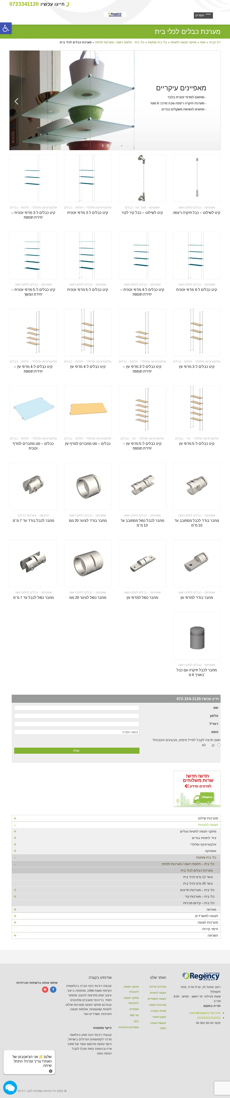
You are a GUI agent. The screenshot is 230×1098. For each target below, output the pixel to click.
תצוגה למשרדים (115, 916)
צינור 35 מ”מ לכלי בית (198, 883)
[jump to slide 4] (121, 145)
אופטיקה (114, 851)
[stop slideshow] (127, 145)
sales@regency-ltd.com (205, 1013)
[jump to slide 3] (117, 145)
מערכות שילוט (115, 818)
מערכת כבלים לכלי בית (197, 870)
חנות (203, 42)
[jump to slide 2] (113, 145)
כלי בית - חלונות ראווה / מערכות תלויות (119, 42)
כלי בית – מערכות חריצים (114, 890)
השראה (115, 935)
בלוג (136, 1021)
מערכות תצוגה (115, 922)
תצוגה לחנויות (116, 825)
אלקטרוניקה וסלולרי (114, 844)
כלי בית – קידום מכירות (199, 903)
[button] (6, 28)
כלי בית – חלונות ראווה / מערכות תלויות (114, 864)
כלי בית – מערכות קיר (114, 896)
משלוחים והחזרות (128, 1027)
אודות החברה (158, 1010)
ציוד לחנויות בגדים (114, 838)
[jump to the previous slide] (16, 100)
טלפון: (209, 1017)
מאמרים (134, 1009)
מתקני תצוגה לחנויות (184, 42)
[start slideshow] (103, 145)
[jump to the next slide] (213, 100)
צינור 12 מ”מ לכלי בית (198, 877)
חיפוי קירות (210, 929)
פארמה (114, 909)
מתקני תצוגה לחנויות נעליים (114, 831)
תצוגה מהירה (207, 196)
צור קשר (134, 1015)
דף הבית (215, 42)
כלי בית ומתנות (157, 42)
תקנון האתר (159, 1017)
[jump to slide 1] (108, 145)
